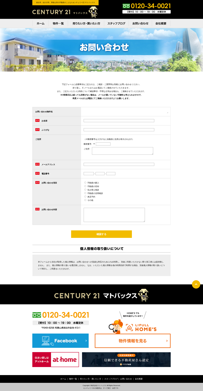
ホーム (63, 379)
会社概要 (139, 379)
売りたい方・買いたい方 (90, 379)
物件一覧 (73, 379)
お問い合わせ (126, 379)
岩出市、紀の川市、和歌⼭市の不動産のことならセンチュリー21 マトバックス (65, 12)
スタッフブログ (111, 379)
